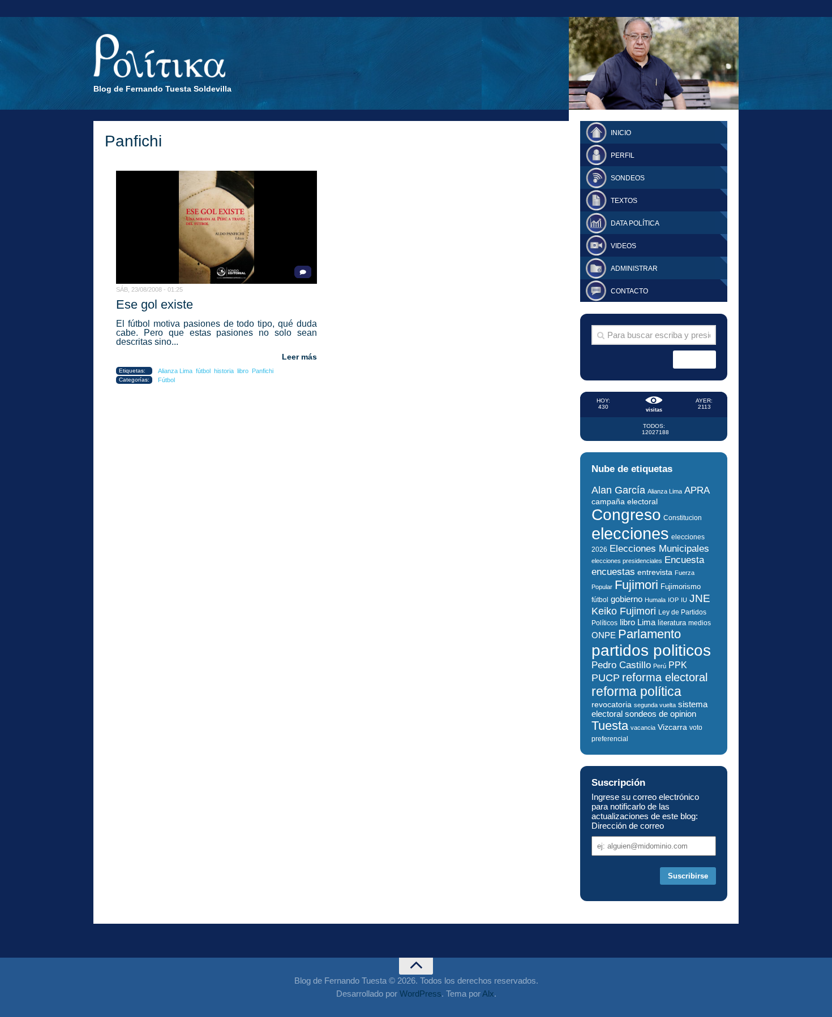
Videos (623, 246)
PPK (677, 665)
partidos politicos (651, 650)
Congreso (626, 514)
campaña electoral (624, 501)
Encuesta (684, 560)
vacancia (643, 727)
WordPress (420, 993)
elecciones (630, 533)
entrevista (654, 572)
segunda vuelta (655, 705)
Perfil (622, 155)
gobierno (626, 599)
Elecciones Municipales (659, 548)
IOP (673, 599)
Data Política (635, 223)
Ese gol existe (154, 304)
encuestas (613, 571)
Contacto (629, 291)
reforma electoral (664, 677)
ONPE (603, 635)
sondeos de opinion (660, 714)
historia (224, 370)
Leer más (299, 356)
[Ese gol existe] (216, 227)
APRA (697, 490)
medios (699, 623)
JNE (699, 598)
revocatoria (611, 704)
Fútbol (166, 379)
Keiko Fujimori (623, 611)
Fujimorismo (681, 586)
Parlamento (649, 634)
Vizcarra (672, 727)
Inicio (621, 133)
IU (684, 599)
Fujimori (636, 585)
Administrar (634, 268)
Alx (488, 993)
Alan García (618, 490)
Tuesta (609, 726)
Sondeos (628, 178)
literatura (672, 622)
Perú (659, 666)
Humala (655, 599)
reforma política (636, 691)
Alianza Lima (175, 370)
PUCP (605, 677)
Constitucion (682, 517)
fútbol (203, 370)
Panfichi (262, 370)
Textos (624, 201)
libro (242, 370)
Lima (646, 622)
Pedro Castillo (621, 665)
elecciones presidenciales (626, 560)
